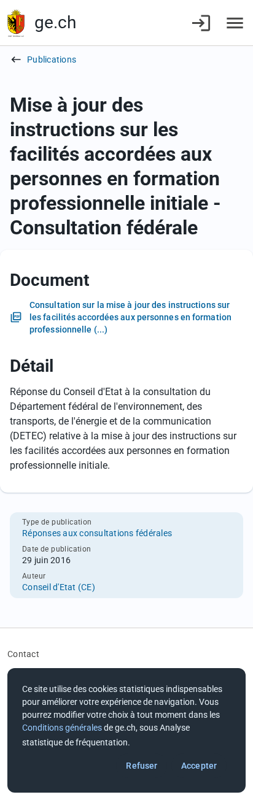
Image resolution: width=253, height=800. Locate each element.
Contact (23, 654)
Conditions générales (62, 728)
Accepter (199, 766)
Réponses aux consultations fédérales (97, 533)
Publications (51, 59)
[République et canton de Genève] (16, 23)
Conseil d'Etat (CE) (58, 587)
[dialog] (126, 730)
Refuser (141, 766)
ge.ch (55, 22)
